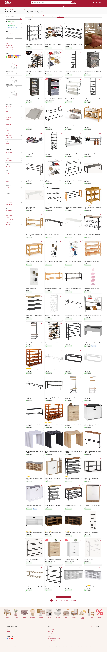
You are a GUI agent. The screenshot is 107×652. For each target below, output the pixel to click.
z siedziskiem (9, 150)
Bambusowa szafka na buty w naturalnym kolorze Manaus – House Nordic (61, 288)
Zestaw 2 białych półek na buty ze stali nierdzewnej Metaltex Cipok (80, 125)
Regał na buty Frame (89, 559)
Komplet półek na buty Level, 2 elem (34, 125)
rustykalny (8, 224)
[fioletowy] (18, 55)
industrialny (8, 220)
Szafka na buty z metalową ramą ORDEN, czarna (95, 98)
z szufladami (8, 133)
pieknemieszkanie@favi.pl (13, 627)
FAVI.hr (75, 646)
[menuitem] (7, 6)
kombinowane (9, 135)
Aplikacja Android (97, 627)
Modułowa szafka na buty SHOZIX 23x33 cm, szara (95, 71)
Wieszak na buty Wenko (31, 288)
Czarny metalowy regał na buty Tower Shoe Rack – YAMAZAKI (58, 586)
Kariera (8, 631)
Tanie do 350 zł (9, 33)
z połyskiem (8, 179)
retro (7, 212)
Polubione (47, 16)
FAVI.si (99, 646)
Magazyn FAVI (50, 634)
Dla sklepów (50, 636)
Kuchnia (49, 617)
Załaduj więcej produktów (63, 597)
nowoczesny (8, 222)
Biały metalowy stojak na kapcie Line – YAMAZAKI (95, 369)
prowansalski (9, 215)
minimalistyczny (9, 219)
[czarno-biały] (14, 57)
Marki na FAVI (50, 631)
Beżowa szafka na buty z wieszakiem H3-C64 (94, 397)
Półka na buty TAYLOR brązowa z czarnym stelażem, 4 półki (78, 478)
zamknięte (8, 145)
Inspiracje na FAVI (51, 633)
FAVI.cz (60, 646)
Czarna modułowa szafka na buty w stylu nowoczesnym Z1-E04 (40, 98)
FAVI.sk (64, 646)
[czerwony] (10, 55)
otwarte (7, 143)
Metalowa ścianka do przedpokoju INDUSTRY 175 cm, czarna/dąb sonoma (81, 397)
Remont (41, 617)
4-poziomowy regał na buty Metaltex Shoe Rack (56, 180)
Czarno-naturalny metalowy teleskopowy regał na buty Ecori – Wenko (80, 207)
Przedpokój (91, 617)
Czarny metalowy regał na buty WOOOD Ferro (55, 397)
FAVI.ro (67, 646)
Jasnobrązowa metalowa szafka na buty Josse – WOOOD (38, 586)
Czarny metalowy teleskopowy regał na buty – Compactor (38, 180)
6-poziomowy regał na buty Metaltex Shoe (74, 261)
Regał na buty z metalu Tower (91, 532)
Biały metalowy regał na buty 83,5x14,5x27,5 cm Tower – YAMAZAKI (60, 369)
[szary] (20, 55)
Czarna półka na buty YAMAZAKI (52, 234)
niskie (7, 195)
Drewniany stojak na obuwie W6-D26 (92, 125)
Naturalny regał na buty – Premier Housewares (94, 261)
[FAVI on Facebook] (7, 638)
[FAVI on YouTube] (12, 638)
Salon (66, 617)
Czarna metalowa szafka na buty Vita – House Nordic (37, 424)
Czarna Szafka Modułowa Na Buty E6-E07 (54, 98)
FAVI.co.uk (87, 646)
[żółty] (14, 55)
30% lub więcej (9, 49)
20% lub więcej (9, 47)
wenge (7, 109)
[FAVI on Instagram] (9, 638)
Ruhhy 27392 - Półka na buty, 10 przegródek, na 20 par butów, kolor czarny (42, 71)
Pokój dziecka (82, 618)
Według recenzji (37, 16)
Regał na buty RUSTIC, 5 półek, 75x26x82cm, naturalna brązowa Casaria (41, 369)
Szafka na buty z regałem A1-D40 (52, 478)
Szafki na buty (22, 9)
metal (7, 121)
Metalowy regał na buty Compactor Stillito (93, 153)
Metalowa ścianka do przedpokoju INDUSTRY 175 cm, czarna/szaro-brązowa (42, 342)
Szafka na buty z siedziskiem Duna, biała (35, 505)
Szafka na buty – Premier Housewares (92, 315)
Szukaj (73, 2)
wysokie (7, 196)
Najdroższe (67, 16)
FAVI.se (82, 646)
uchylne (7, 130)
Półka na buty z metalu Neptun (91, 478)
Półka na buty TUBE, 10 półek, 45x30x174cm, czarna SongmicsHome (60, 153)
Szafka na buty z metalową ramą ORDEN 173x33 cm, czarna (78, 71)
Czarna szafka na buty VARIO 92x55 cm (73, 44)
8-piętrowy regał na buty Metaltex (52, 315)
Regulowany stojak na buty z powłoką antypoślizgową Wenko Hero (79, 342)
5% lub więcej (9, 43)
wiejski (7, 217)
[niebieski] (12, 55)
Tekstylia (24, 617)
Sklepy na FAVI (51, 629)
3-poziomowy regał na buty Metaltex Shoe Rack (56, 71)
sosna (7, 111)
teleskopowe (9, 160)
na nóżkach (8, 172)
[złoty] (16, 57)
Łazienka (58, 617)
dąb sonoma (8, 106)
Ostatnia (73, 600)
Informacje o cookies (52, 640)
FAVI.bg (91, 646)
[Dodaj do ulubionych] (42, 25)
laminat (7, 119)
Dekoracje (16, 617)
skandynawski (9, 210)
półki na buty (9, 137)
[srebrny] (18, 57)
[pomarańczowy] (8, 57)
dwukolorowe (9, 204)
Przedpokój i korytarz (12, 9)
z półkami (8, 132)
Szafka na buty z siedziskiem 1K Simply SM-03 (94, 342)
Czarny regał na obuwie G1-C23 (52, 342)
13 (61, 540)
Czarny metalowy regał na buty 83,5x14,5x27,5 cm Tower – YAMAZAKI (41, 397)
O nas (49, 627)
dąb (6, 108)
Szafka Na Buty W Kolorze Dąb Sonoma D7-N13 (55, 559)
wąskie (7, 187)
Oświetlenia (32, 617)
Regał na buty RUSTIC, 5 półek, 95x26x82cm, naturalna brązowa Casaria (61, 424)
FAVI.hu (71, 646)
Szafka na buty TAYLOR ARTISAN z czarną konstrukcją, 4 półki (59, 505)
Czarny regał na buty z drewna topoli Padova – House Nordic (78, 288)
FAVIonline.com (10, 646)
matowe (7, 181)
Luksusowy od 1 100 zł (11, 34)
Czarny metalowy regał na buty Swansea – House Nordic (57, 207)
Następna (66, 600)
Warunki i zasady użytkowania (54, 638)
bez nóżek (8, 173)
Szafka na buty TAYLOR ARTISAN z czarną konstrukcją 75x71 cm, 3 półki (41, 315)
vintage (7, 213)
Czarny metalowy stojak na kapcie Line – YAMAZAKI (76, 369)
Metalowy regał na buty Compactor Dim (73, 98)
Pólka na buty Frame (88, 180)
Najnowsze (53, 16)
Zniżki (99, 617)
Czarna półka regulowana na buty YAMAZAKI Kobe (76, 315)
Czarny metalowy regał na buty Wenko (53, 261)
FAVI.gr (95, 646)
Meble (7, 617)
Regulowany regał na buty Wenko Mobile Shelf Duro (37, 153)
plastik (7, 122)
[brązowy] (10, 57)
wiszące (7, 158)
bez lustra (8, 166)
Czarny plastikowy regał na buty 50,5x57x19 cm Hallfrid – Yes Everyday (41, 44)
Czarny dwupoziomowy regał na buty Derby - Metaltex (57, 125)
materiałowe (8, 124)
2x (31, 368)
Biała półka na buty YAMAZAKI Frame (73, 234)
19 (100, 106)
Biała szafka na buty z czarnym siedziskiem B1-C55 (95, 424)
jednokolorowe (9, 202)
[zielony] (6, 57)
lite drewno (8, 117)
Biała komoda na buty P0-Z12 (71, 559)
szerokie (8, 189)
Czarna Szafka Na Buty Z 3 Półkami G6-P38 (54, 44)
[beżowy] (12, 57)
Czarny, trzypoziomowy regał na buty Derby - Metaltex (77, 180)
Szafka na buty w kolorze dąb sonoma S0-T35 (75, 424)
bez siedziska (9, 152)
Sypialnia (74, 617)
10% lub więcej (9, 45)
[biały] (6, 55)
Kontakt (8, 629)
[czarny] (8, 55)
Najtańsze (60, 16)
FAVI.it (79, 646)
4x (90, 205)
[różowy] (16, 55)
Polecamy (28, 16)
